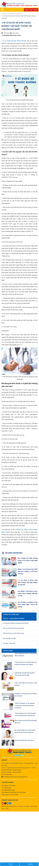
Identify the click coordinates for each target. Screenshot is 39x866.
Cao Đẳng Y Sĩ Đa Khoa (8, 785)
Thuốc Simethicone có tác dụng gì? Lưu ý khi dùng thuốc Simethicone (25, 714)
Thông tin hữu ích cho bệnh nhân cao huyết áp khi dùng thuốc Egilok (26, 663)
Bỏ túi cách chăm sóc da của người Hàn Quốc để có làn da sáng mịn (25, 731)
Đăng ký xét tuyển (31, 9)
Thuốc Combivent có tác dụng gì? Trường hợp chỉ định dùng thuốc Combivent (25, 705)
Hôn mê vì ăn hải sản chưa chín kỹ (24, 740)
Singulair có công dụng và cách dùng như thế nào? (25, 695)
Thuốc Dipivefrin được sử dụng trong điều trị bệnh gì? (26, 654)
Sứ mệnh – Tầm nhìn (9, 643)
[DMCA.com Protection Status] (19, 755)
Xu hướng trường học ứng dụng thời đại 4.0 (16, 623)
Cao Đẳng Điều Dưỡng (8, 790)
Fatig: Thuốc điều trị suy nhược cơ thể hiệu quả (26, 684)
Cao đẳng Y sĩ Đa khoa (14, 13)
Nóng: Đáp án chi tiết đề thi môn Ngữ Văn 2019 (26, 721)
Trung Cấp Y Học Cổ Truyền (10, 794)
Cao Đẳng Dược (6, 787)
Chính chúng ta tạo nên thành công (13, 633)
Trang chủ (5, 13)
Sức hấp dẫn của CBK (9, 638)
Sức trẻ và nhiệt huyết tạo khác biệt (13, 628)
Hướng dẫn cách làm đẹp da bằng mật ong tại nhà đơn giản (25, 674)
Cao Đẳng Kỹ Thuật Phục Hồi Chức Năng (14, 792)
